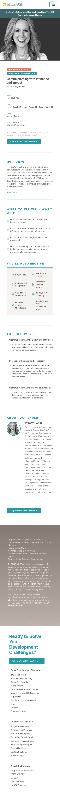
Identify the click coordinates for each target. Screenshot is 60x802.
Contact (14, 778)
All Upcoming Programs (21, 730)
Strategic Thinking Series (22, 741)
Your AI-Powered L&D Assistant (25, 693)
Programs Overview (20, 726)
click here (13, 600)
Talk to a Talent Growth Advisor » (27, 661)
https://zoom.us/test (32, 584)
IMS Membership (18, 675)
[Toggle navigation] (53, 4)
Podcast (14, 707)
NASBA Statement (19, 785)
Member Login (17, 755)
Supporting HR (17, 696)
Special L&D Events (20, 748)
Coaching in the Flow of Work (24, 689)
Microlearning (17, 685)
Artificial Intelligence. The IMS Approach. (30, 13)
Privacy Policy (17, 781)
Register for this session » (24, 141)
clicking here (36, 589)
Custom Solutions (19, 752)
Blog (13, 704)
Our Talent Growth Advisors (23, 700)
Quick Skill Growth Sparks (22, 737)
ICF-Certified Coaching (21, 678)
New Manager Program (21, 744)
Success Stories (18, 711)
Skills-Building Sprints (20, 733)
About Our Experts (19, 682)
